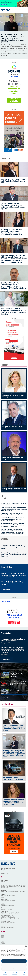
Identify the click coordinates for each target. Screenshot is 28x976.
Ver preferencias (14, 969)
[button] (26, 946)
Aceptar (14, 961)
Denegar (14, 965)
